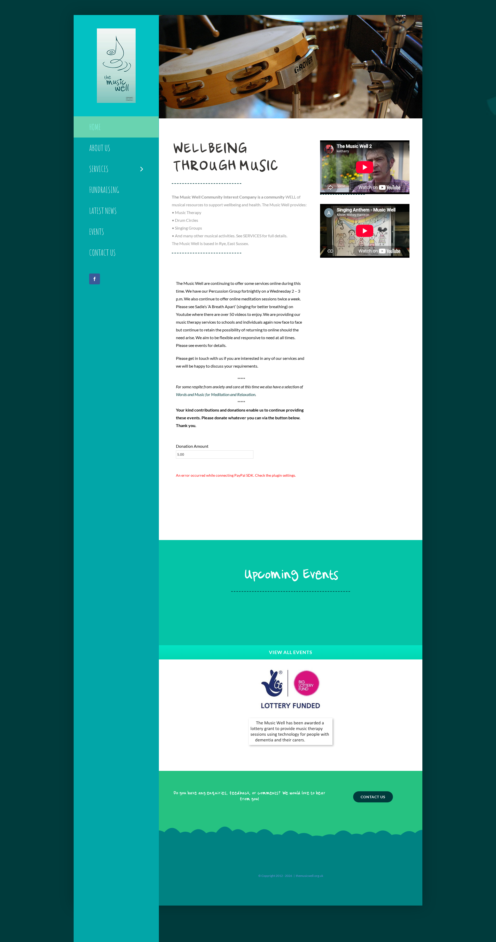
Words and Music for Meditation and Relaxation (215, 394)
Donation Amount (192, 446)
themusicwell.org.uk (309, 876)
